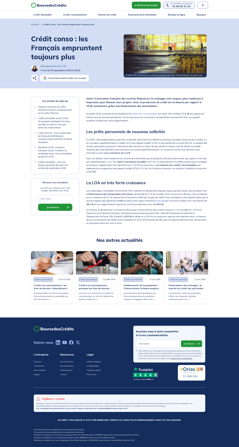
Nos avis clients (66, 362)
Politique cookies (94, 370)
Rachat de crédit (107, 14)
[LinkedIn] (58, 342)
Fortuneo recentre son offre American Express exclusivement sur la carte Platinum (55, 109)
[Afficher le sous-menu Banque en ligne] (184, 14)
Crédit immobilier (42, 14)
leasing (160, 200)
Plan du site (91, 374)
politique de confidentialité (181, 358)
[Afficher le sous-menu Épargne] (205, 14)
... (40, 24)
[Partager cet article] (34, 78)
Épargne (201, 14)
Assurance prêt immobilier (142, 14)
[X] (78, 342)
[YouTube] (64, 342)
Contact (63, 374)
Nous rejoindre (40, 370)
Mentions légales (94, 362)
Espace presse (66, 370)
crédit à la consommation (144, 113)
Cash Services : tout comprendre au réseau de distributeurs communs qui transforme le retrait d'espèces (55, 137)
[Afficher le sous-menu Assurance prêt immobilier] (156, 14)
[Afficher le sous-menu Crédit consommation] (86, 14)
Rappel (37, 374)
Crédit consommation (75, 14)
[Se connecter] (203, 5)
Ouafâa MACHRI (58, 66)
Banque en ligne (176, 14)
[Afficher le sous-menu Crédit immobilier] (51, 14)
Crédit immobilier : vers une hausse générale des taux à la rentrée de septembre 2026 (53, 165)
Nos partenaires (66, 366)
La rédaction (39, 366)
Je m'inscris (53, 207)
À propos (37, 362)
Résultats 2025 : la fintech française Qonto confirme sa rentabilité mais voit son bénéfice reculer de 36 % (55, 152)
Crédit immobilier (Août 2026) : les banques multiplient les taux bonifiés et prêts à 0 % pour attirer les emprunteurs (54, 123)
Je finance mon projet (146, 5)
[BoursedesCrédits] (54, 329)
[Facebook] (71, 342)
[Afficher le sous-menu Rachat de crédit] (116, 14)
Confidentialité (93, 366)
